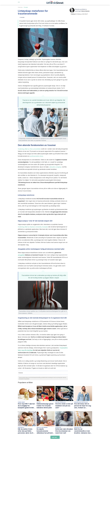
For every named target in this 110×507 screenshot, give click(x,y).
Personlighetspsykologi (81, 402)
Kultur (38, 402)
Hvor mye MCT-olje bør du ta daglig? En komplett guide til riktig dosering (26, 406)
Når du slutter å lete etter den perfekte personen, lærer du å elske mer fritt (25, 431)
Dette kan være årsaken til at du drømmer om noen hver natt (64, 431)
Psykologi (20, 7)
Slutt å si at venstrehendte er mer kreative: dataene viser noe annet (82, 431)
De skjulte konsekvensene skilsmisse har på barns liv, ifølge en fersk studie (46, 431)
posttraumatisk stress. (36, 156)
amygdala (21, 255)
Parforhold (21, 427)
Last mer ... (55, 437)
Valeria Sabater (85, 11)
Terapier (26, 7)
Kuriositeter (77, 427)
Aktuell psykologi (60, 402)
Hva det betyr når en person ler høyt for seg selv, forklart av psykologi (82, 406)
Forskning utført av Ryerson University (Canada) (33, 227)
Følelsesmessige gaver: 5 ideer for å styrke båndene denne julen (45, 406)
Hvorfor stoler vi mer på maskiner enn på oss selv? (64, 406)
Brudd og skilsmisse (42, 427)
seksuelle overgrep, (55, 167)
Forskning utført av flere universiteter (29, 149)
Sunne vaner (21, 402)
